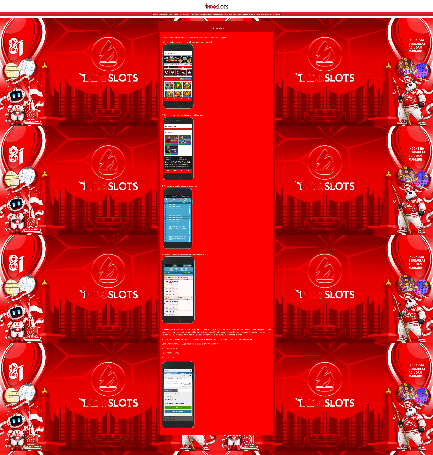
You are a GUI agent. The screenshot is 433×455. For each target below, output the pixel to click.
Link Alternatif (274, 14)
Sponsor (241, 14)
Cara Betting (211, 14)
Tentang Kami (157, 14)
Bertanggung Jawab (191, 14)
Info (181, 14)
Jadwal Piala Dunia (262, 14)
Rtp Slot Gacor (250, 14)
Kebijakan (202, 14)
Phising (218, 14)
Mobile (164, 14)
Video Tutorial (174, 14)
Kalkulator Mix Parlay (229, 14)
